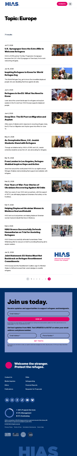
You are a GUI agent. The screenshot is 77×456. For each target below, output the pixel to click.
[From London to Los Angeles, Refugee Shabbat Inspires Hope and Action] (62, 162)
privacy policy (11, 323)
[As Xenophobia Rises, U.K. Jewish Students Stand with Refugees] (62, 141)
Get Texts (38, 341)
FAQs (27, 377)
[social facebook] (17, 400)
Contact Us (8, 377)
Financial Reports (31, 385)
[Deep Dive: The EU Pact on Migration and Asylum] (62, 118)
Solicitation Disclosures (29, 427)
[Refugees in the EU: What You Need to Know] (62, 94)
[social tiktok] (22, 400)
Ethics (7, 385)
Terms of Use (18, 427)
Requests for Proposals (34, 389)
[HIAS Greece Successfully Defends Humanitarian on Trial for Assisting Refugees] (62, 231)
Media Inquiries (10, 381)
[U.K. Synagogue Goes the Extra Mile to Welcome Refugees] (62, 50)
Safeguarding (30, 381)
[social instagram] (12, 400)
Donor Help (40, 427)
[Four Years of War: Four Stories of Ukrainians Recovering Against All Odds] (62, 186)
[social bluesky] (32, 400)
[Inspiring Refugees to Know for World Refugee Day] (62, 73)
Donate (62, 4)
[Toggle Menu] (70, 4)
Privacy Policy (8, 427)
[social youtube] (27, 400)
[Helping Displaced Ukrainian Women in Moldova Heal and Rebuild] (62, 209)
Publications (9, 389)
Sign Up (38, 319)
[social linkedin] (7, 400)
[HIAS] (27, 365)
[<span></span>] (49, 278)
